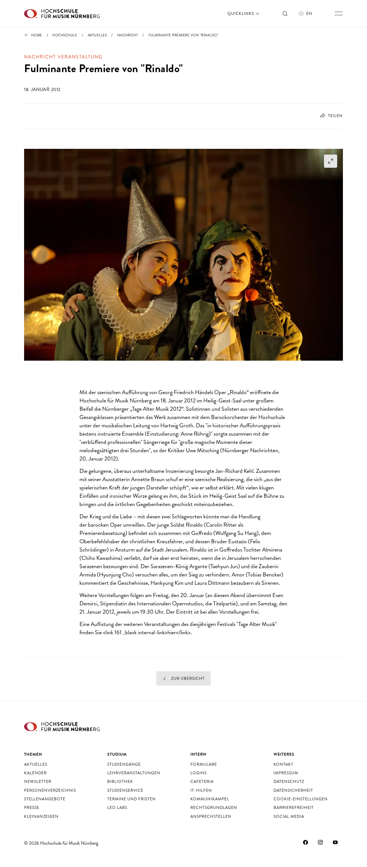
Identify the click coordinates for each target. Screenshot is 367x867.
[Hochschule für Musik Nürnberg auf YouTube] (335, 842)
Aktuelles (97, 35)
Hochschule (64, 35)
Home (36, 35)
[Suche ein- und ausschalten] (285, 13)
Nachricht (127, 35)
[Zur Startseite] (62, 14)
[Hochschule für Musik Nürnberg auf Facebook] (305, 842)
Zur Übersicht (187, 678)
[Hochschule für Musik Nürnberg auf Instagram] (320, 842)
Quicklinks (241, 13)
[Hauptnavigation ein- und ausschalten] (339, 13)
